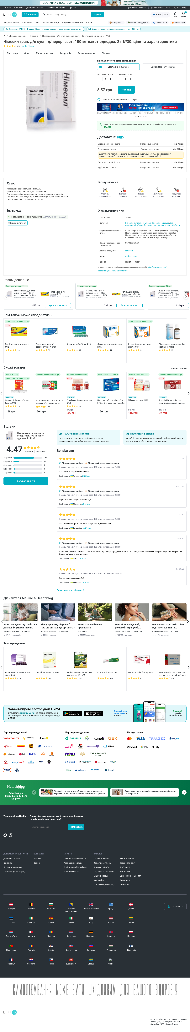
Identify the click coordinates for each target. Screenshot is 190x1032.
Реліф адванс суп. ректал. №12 (58, 293)
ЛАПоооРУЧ (125, 867)
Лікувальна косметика (72, 22)
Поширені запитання (56, 8)
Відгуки (106, 53)
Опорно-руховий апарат (160, 225)
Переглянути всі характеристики (113, 271)
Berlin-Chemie (28, 46)
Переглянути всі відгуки (69, 590)
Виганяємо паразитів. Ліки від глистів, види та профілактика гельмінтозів (168, 626)
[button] (118, 66)
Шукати (97, 14)
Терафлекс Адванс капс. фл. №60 (79, 401)
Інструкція (65, 53)
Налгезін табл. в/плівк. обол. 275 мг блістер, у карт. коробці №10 (111, 401)
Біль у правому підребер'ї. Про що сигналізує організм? (58, 626)
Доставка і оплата (34, 8)
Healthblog (182, 8)
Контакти (18, 8)
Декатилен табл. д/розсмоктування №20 (46, 345)
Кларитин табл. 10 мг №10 (79, 344)
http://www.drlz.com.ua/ (157, 267)
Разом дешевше (86, 53)
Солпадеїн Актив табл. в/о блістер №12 (17, 401)
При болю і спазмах (160, 223)
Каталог (7, 8)
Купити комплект (58, 305)
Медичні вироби (101, 876)
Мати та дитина (127, 859)
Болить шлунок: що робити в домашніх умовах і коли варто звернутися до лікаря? (20, 626)
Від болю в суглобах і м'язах (138, 223)
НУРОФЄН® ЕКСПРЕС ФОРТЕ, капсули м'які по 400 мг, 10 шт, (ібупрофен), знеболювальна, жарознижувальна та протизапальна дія (49, 402)
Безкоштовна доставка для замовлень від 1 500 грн (115, 29)
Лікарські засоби (11, 22)
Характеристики (44, 53)
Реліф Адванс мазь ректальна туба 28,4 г (131, 293)
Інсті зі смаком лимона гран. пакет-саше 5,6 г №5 (79, 673)
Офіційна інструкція (17, 223)
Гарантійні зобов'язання (75, 859)
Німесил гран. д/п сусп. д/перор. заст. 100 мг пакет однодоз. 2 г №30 (25, 293)
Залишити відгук (26, 481)
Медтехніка (99, 880)
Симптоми (124, 884)
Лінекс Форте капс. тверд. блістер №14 (139, 345)
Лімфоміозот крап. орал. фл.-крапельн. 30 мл (172, 345)
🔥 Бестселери (178, 22)
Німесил (34, 36)
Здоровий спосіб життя (130, 876)
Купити (126, 90)
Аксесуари (125, 880)
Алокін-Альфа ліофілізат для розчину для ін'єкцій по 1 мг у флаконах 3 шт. (172, 674)
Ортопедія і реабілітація (104, 884)
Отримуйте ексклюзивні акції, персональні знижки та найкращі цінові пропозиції (56, 818)
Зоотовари (125, 871)
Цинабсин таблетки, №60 (47, 672)
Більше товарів (179, 368)
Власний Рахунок (138, 8)
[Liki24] (10, 1012)
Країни (37, 863)
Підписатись (76, 827)
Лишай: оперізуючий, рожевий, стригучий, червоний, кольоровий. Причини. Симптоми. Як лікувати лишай (129, 626)
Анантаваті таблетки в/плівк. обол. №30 (18, 673)
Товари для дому (127, 863)
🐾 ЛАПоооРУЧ (160, 22)
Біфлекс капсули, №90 (138, 400)
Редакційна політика (73, 863)
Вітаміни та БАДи (51, 22)
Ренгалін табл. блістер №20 (140, 672)
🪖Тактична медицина (138, 22)
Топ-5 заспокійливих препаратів (90, 626)
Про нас (72, 8)
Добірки (176, 225)
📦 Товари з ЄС (116, 22)
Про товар (12, 53)
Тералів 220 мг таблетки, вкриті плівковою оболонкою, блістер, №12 (172, 401)
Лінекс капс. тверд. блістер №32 (109, 345)
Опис (26, 53)
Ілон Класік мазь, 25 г (107, 672)
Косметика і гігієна (31, 22)
